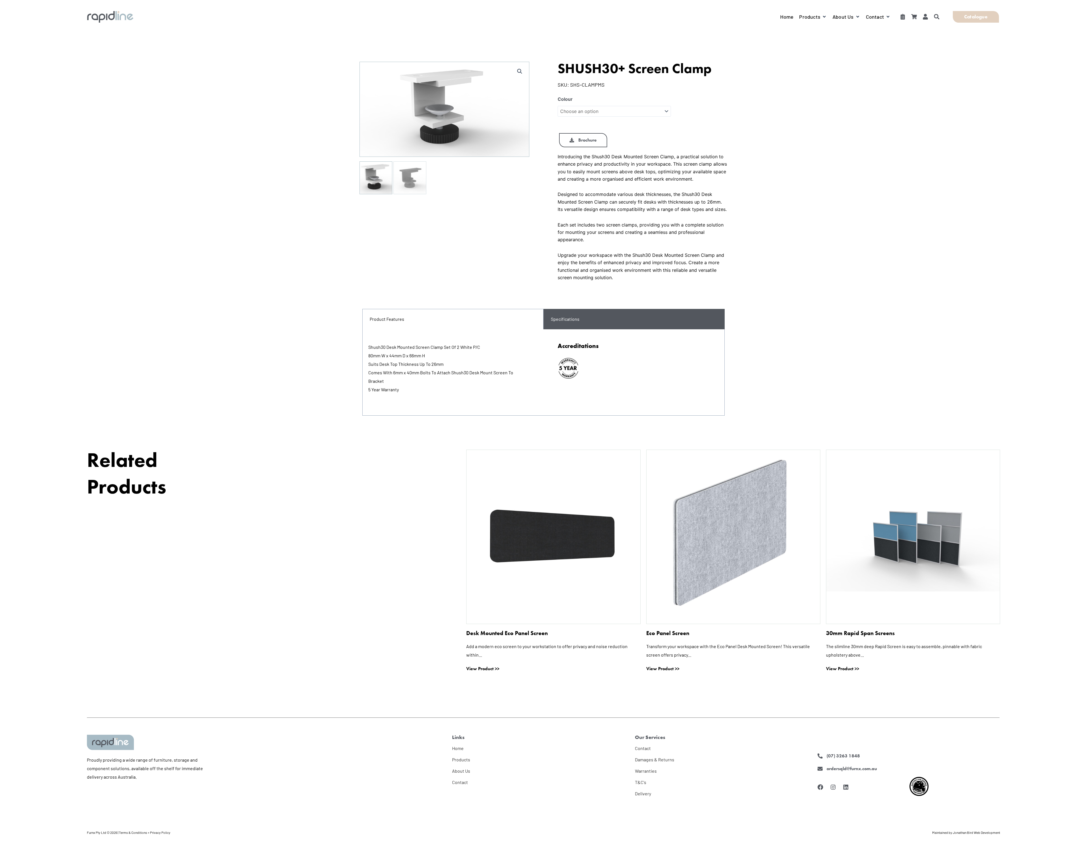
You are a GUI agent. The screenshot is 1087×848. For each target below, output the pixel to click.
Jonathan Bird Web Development (976, 832)
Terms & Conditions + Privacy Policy (144, 832)
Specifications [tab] (565, 319)
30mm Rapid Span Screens (860, 633)
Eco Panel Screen (667, 633)
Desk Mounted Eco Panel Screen (507, 633)
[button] (813, 17)
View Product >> (482, 669)
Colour (565, 99)
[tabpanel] (543, 372)
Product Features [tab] (387, 319)
